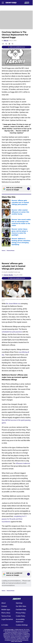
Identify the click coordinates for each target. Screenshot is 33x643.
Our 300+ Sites (21, 606)
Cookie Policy (20, 616)
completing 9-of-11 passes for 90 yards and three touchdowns (14, 519)
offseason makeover (23, 463)
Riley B (6, 40)
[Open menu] (3, 3)
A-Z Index (4, 625)
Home (3, 250)
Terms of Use (6, 616)
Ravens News (10, 250)
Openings (19, 603)
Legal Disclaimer (7, 619)
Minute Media (10, 629)
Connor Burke (8, 275)
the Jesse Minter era (13, 303)
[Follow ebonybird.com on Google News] (28, 188)
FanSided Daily (21, 609)
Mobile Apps (5, 609)
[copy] (12, 44)
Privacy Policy (20, 613)
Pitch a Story (5, 613)
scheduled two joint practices (12, 332)
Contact (4, 606)
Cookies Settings (22, 625)
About (3, 603)
